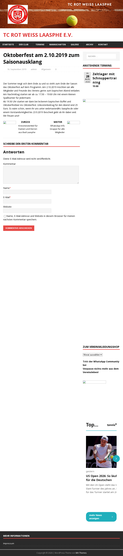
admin (34, 69)
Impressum (8, 543)
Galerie (75, 44)
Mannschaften (57, 44)
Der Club (23, 44)
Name (6, 187)
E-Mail (6, 197)
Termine (40, 44)
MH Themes (81, 553)
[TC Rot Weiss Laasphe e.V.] (61, 26)
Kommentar (9, 163)
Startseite (8, 44)
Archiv (89, 44)
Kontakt (103, 44)
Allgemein (46, 69)
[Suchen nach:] (101, 56)
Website (7, 206)
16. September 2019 (16, 69)
